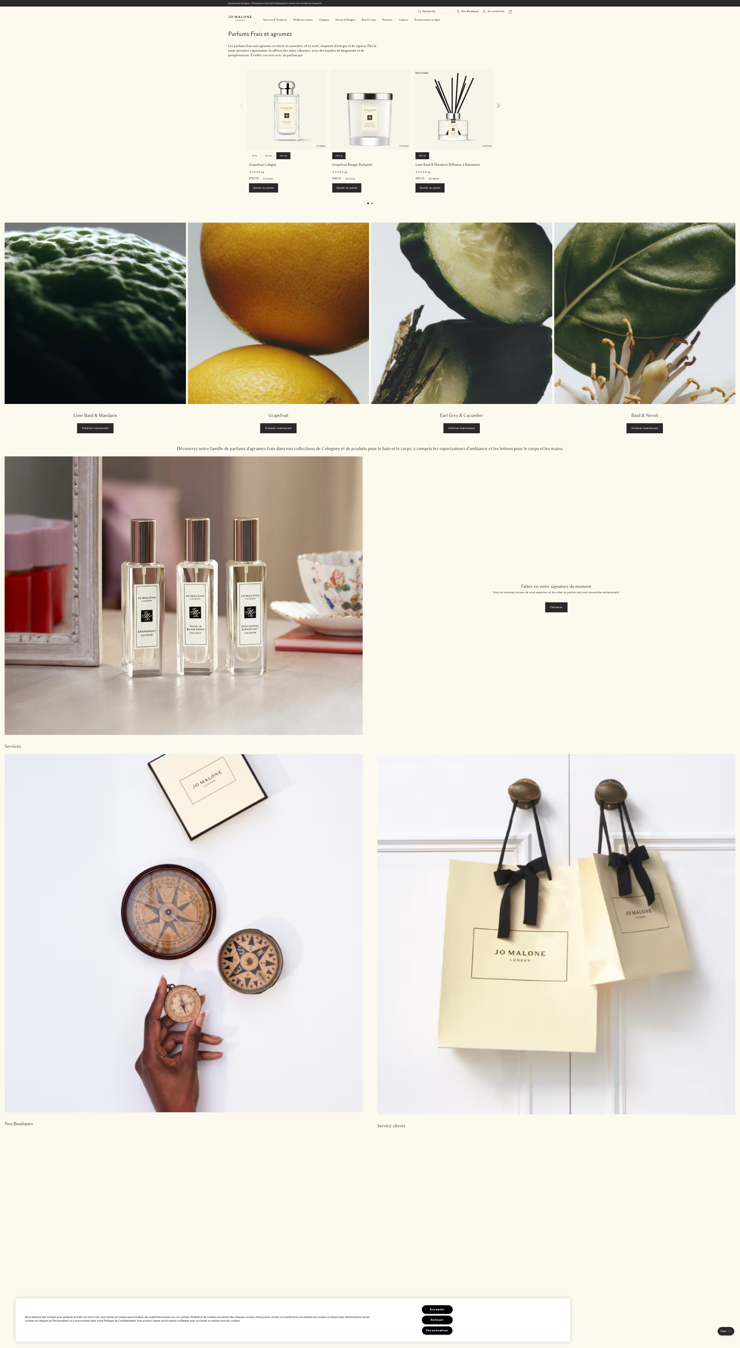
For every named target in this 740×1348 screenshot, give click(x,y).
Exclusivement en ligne (427, 20)
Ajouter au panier (263, 188)
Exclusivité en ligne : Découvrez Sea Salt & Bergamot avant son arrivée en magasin (275, 3)
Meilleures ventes (303, 20)
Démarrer (556, 607)
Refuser (437, 1320)
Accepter (437, 1309)
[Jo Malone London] (240, 18)
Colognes (324, 20)
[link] (95, 330)
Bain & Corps (369, 20)
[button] (726, 1331)
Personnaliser (437, 1330)
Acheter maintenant (95, 428)
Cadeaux (403, 20)
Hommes (387, 20)
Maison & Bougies (345, 20)
